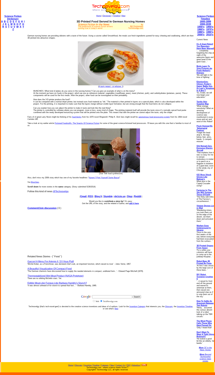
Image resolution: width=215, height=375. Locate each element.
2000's (200, 34)
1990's (209, 32)
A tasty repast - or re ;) (111, 86)
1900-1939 (205, 24)
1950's (209, 27)
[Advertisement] (12, 77)
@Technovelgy (60, 191)
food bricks (76, 117)
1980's (200, 32)
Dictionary (107, 16)
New (123, 16)
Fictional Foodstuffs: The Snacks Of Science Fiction (77, 123)
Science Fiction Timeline (205, 17)
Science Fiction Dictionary (13, 17)
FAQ (128, 365)
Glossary (169, 306)
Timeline (116, 16)
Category (105, 365)
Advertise (136, 365)
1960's (200, 29)
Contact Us (120, 365)
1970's (209, 29)
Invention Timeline (184, 306)
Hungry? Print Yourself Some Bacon (104, 178)
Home (98, 16)
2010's (209, 34)
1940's (200, 27)
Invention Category (137, 306)
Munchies (35, 182)
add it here (134, 203)
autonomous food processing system (154, 117)
